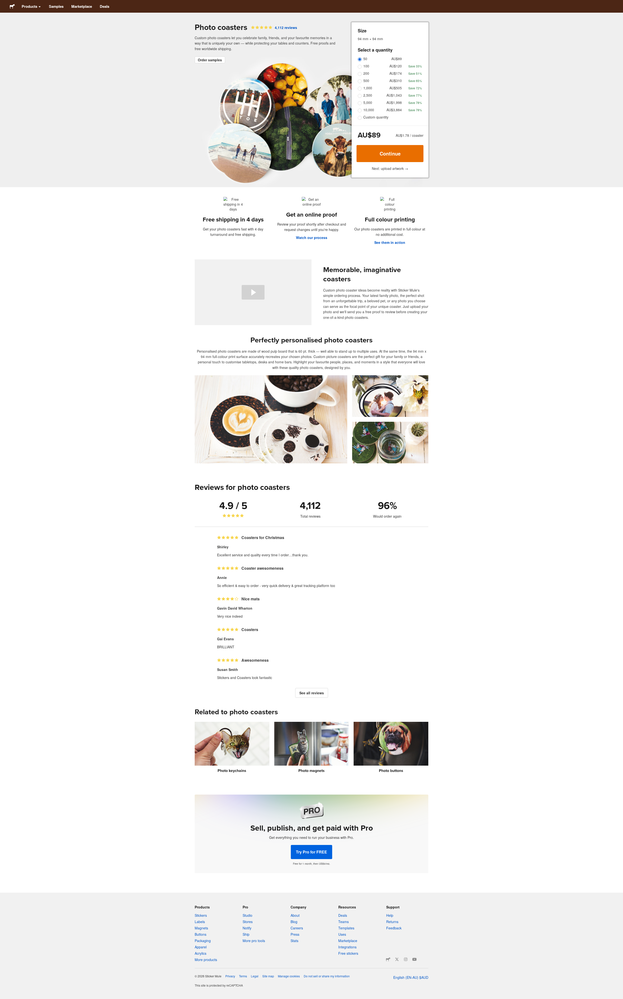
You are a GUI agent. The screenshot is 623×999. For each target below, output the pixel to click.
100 (366, 66)
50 (365, 58)
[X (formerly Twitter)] (397, 959)
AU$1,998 (394, 102)
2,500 (367, 95)
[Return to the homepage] (12, 6)
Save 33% (415, 66)
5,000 (367, 102)
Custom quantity (375, 117)
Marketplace (81, 6)
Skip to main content (3, 3)
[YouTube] (414, 959)
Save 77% (415, 95)
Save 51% (415, 73)
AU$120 (395, 66)
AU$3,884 (394, 109)
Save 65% (415, 81)
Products (29, 6)
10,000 (368, 109)
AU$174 (395, 73)
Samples (56, 6)
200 (366, 73)
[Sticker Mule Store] (388, 959)
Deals (104, 6)
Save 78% (415, 103)
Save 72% (415, 88)
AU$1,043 (394, 95)
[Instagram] (406, 959)
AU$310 (395, 80)
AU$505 (395, 87)
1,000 (367, 87)
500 (366, 80)
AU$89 (396, 58)
